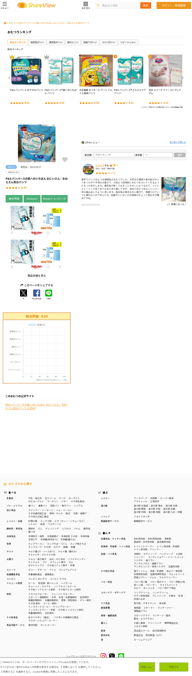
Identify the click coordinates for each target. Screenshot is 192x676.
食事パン (42, 505)
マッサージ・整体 (161, 615)
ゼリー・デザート (37, 569)
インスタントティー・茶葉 (41, 609)
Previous (11, 78)
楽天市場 (14, 198)
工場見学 (154, 501)
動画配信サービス (143, 520)
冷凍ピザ (32, 539)
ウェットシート (177, 574)
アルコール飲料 (14, 583)
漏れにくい (73, 42)
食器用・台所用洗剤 (144, 541)
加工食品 (11, 510)
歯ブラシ (150, 560)
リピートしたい (128, 42)
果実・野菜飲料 (69, 600)
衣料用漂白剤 (154, 538)
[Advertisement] (134, 125)
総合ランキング (18, 42)
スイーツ (11, 569)
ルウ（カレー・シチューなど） (70, 520)
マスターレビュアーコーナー (42, 620)
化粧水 (172, 595)
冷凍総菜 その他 (69, 536)
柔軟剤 (167, 538)
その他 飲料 (34, 603)
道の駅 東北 (157, 505)
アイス (52, 569)
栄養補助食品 (35, 574)
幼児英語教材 (159, 630)
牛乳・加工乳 (35, 498)
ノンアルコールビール (65, 586)
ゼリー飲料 (85, 600)
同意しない (147, 666)
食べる (12, 492)
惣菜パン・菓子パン (60, 505)
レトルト (32, 523)
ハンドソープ (166, 553)
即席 (9, 543)
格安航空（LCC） (154, 635)
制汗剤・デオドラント (145, 603)
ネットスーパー (48, 624)
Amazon (32, 198)
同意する (174, 666)
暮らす (107, 533)
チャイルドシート (169, 584)
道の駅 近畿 (169, 508)
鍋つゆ (31, 531)
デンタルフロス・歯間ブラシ (148, 563)
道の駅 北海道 (141, 505)
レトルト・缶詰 (14, 520)
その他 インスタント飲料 (70, 609)
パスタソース (54, 523)
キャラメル (34, 562)
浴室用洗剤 (173, 566)
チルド (10, 551)
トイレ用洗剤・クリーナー (147, 549)
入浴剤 (179, 553)
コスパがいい (108, 42)
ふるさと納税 (140, 626)
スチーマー (149, 607)
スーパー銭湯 (166, 498)
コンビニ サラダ (58, 578)
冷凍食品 (11, 536)
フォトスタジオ (142, 516)
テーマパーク (140, 498)
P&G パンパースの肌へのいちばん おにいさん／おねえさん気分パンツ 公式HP (36, 406)
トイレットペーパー (144, 546)
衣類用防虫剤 (140, 574)
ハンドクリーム (160, 592)
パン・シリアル (14, 505)
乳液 (180, 595)
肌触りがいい (90, 42)
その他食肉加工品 (37, 513)
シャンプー (139, 557)
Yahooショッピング (54, 198)
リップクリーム (142, 592)
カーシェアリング (143, 639)
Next (181, 78)
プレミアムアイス (67, 569)
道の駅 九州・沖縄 (172, 511)
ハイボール (66, 583)
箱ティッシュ (140, 570)
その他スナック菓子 (57, 565)
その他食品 (12, 617)
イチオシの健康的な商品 (66, 617)
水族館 (153, 498)
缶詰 (42, 523)
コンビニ (11, 578)
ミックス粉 (46, 520)
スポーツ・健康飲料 (38, 597)
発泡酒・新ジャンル (48, 583)
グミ (45, 562)
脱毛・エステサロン (144, 618)
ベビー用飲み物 (177, 581)
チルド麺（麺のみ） (68, 551)
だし (40, 528)
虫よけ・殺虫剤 (174, 570)
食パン (31, 505)
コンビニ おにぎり (37, 578)
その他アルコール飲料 (69, 589)
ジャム (77, 528)
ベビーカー (151, 584)
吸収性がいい (37, 42)
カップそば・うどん (57, 543)
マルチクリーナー (168, 577)
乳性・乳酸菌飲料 (68, 597)
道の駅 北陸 (171, 505)
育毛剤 (162, 603)
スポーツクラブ (142, 615)
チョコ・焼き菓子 (37, 559)
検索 (145, 5)
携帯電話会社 (171, 622)
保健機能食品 (13, 574)
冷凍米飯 (84, 536)
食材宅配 (32, 624)
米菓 (72, 565)
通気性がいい (55, 42)
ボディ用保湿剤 (141, 595)
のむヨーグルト (36, 501)
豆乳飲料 (49, 612)
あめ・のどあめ (57, 559)
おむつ (12, 22)
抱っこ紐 (138, 584)
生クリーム (50, 498)
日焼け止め (139, 598)
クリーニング (154, 622)
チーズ (62, 498)
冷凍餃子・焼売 (36, 536)
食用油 (86, 528)
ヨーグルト (74, 498)
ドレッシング (52, 528)
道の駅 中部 (154, 508)
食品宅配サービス (16, 624)
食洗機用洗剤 (163, 541)
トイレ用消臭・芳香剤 (168, 546)
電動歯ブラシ (140, 610)
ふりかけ (66, 528)
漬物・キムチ (56, 513)
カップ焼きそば (78, 543)
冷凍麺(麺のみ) (67, 539)
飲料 (9, 593)
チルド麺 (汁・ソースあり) (41, 551)
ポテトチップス (36, 565)
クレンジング (159, 595)
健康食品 (49, 574)
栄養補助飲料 (35, 612)
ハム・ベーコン (64, 510)
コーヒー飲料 (50, 603)
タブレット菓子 (58, 562)
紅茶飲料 (84, 597)
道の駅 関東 (140, 508)
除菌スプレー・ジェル (145, 577)
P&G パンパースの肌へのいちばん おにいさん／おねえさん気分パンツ (53, 22)
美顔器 (137, 607)
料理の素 (32, 520)
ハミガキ (138, 560)
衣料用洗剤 (139, 538)
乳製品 (10, 498)
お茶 (54, 597)
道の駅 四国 (154, 511)
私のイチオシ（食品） (39, 617)
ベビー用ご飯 (140, 581)
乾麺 (73, 546)
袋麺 (65, 546)
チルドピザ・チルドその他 (41, 554)
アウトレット (140, 501)
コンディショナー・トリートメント (166, 557)
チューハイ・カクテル (39, 586)
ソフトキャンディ (77, 559)
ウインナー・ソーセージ (40, 510)
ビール (31, 583)
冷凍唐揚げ (52, 536)
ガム (71, 562)
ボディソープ (150, 553)
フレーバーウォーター (63, 593)
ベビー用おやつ (158, 581)
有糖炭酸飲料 (51, 600)
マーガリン (52, 501)
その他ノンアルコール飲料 (41, 589)
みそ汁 (57, 546)
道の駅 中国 (140, 511)
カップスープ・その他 (39, 546)
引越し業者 (139, 622)
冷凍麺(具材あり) (49, 539)
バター (64, 501)
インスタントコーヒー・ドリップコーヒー (49, 606)
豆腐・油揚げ (80, 513)
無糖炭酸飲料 (35, 600)
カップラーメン (36, 543)
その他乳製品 (77, 501)
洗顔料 (137, 553)
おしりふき (149, 587)
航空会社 (138, 635)
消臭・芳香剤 (157, 570)
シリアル (78, 505)
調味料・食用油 (14, 528)
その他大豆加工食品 (38, 516)
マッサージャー (165, 607)
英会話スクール (142, 630)
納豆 (68, 513)
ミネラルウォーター (38, 593)
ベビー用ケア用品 (167, 587)
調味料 (31, 528)
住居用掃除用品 (158, 574)
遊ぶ (105, 492)
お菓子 (10, 559)
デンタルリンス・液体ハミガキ (149, 566)
